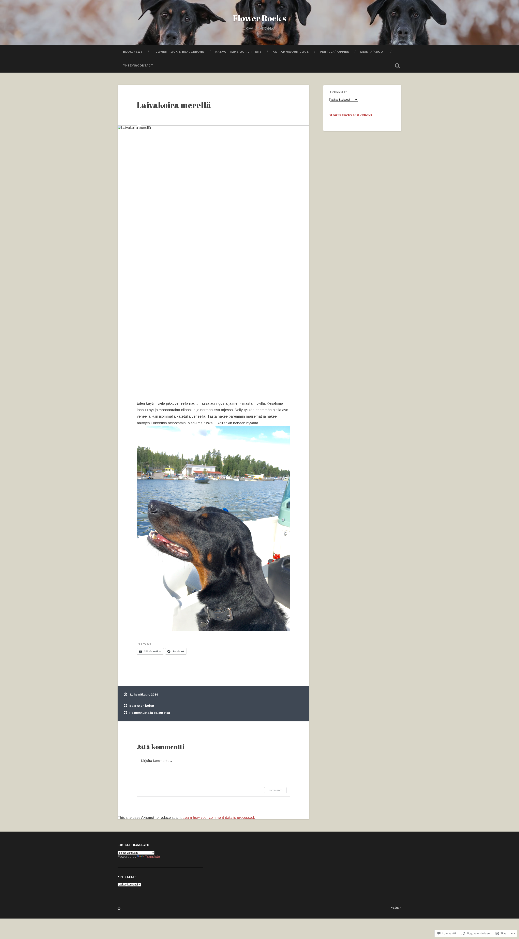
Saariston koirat (141, 705)
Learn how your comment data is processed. (219, 818)
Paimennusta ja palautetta (149, 712)
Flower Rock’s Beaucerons (179, 51)
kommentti (275, 790)
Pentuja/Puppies (334, 51)
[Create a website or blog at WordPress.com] (119, 908)
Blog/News (133, 51)
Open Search (397, 66)
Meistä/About (372, 51)
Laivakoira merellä (174, 104)
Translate (152, 857)
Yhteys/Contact (138, 65)
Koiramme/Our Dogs (291, 51)
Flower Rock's (259, 18)
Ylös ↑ (396, 907)
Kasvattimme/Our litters (238, 51)
